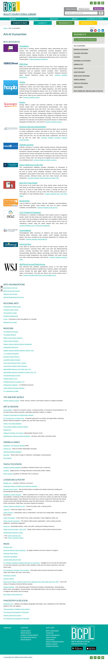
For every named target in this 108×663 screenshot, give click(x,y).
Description (15, 206)
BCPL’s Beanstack (52, 631)
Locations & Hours (95, 19)
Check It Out (20, 23)
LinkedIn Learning (26, 145)
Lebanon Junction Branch (29, 635)
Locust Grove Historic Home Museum (15, 366)
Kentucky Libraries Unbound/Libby (32, 127)
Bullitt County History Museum (12, 338)
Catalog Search (70, 9)
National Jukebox (8, 587)
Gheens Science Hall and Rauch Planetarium (17, 344)
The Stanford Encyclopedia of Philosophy (16, 618)
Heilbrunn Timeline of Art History (13, 433)
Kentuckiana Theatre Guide (12, 306)
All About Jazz (7, 547)
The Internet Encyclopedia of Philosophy (16, 612)
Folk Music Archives (9, 575)
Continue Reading (38, 59)
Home (5, 28)
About (74, 19)
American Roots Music (10, 553)
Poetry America (8, 512)
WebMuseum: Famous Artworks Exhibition (16, 436)
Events (13, 19)
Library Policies (51, 637)
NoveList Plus (24, 201)
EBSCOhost (23, 64)
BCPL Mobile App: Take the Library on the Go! (88, 91)
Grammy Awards (8, 578)
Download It (88, 23)
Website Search (84, 9)
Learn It (42, 23)
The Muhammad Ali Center (11, 375)
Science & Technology (81, 83)
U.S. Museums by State (10, 391)
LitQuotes (6, 509)
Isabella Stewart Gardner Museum (18, 350)
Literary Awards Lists (14, 536)
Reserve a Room (51, 644)
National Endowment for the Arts (13, 297)
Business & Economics (81, 49)
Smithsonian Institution (10, 385)
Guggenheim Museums (10, 347)
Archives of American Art (18, 415)
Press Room (50, 639)
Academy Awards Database (12, 467)
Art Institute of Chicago (10, 332)
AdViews (6, 470)
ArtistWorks (24, 46)
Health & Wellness (79, 79)
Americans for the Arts (10, 288)
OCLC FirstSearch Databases (30, 212)
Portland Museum (13, 382)
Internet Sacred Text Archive (12, 615)
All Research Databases (85, 40)
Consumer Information (81, 53)
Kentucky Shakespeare (10, 316)
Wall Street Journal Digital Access (32, 264)
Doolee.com (7, 449)
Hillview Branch (26, 633)
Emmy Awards (7, 474)
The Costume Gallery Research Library (15, 427)
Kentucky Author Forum (10, 310)
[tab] (70, 9)
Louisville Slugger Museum (11, 360)
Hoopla (22, 82)
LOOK (5, 319)
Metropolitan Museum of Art (17, 369)
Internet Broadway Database (12, 452)
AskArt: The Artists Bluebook (12, 423)
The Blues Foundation (10, 556)
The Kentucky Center (10, 313)
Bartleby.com (7, 483)
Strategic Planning (52, 646)
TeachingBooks (25, 230)
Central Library (26, 631)
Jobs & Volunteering (53, 635)
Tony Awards (7, 458)
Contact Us (50, 633)
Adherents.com (8, 604)
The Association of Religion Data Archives (16, 609)
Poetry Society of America (11, 521)
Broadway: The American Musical (14, 445)
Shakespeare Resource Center (13, 532)
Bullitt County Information (82, 76)
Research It (65, 23)
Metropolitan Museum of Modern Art (19, 372)
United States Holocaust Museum (14, 388)
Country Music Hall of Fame (12, 560)
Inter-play (6, 455)
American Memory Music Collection (14, 550)
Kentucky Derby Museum (11, 357)
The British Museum (9, 335)
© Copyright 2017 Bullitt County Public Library (17, 657)
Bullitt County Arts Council (11, 291)
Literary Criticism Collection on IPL (14, 506)
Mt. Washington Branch (28, 637)
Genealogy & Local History (82, 60)
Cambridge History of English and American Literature (20, 486)
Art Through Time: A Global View (13, 418)
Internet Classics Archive (11, 400)
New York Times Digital (28, 183)
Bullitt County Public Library (19, 14)
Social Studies (78, 87)
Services (54, 19)
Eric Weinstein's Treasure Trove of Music (16, 570)
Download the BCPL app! (79, 644)
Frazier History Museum (11, 341)
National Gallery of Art (10, 378)
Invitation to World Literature (12, 495)
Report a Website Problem (55, 641)
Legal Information (79, 72)
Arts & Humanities (79, 45)
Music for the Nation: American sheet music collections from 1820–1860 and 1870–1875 (31, 582)
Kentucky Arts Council (10, 294)
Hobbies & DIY (78, 64)
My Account (98, 8)
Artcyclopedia (7, 410)
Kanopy (22, 102)
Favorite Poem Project (10, 489)
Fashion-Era (7, 430)
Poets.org (6, 526)
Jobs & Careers (79, 68)
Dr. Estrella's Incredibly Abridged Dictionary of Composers (21, 563)
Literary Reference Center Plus (31, 165)
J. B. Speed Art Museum (11, 353)
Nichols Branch (26, 639)
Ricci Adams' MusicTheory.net (12, 594)
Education (77, 57)
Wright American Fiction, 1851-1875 (14, 529)
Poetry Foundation (9, 518)
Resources (33, 19)
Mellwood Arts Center (10, 322)
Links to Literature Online (15, 538)
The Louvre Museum (14, 363)
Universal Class (25, 244)
